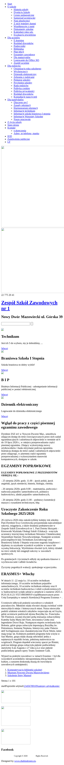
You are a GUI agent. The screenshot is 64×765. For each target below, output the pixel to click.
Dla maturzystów (22, 57)
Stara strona (13, 125)
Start (9, 4)
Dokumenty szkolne (23, 29)
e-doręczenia (20, 130)
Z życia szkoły (14, 122)
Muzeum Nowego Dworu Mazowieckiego (28, 672)
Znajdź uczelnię (21, 63)
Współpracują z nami (24, 26)
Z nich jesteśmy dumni (25, 23)
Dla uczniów (13, 37)
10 (35, 686)
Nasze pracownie (22, 119)
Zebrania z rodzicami (24, 77)
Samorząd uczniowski (24, 18)
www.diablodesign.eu (25, 761)
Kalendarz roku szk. (23, 32)
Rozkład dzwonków (24, 43)
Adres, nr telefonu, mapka (26, 133)
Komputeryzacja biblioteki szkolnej (24, 669)
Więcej (4, 348)
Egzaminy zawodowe (24, 54)
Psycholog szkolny (23, 82)
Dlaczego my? (21, 102)
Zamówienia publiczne (18, 139)
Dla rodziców (14, 65)
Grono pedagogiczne (24, 15)
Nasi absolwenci (22, 20)
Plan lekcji (19, 51)
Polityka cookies (22, 88)
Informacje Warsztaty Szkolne (28, 116)
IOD (9, 136)
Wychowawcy (21, 71)
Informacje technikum (24, 111)
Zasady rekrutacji (22, 105)
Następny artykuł (44, 686)
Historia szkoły (21, 9)
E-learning (19, 40)
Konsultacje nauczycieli (25, 96)
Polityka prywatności (24, 91)
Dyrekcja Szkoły (22, 12)
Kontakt (11, 127)
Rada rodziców (21, 85)
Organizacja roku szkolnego (27, 68)
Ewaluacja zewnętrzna (25, 34)
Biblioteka (19, 49)
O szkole (11, 6)
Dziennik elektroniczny (25, 74)
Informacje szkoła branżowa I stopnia (32, 113)
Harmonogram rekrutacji (26, 108)
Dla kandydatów (15, 99)
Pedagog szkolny (22, 80)
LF (8, 142)
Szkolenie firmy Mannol (19, 675)
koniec (56, 686)
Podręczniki (19, 46)
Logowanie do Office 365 (26, 60)
